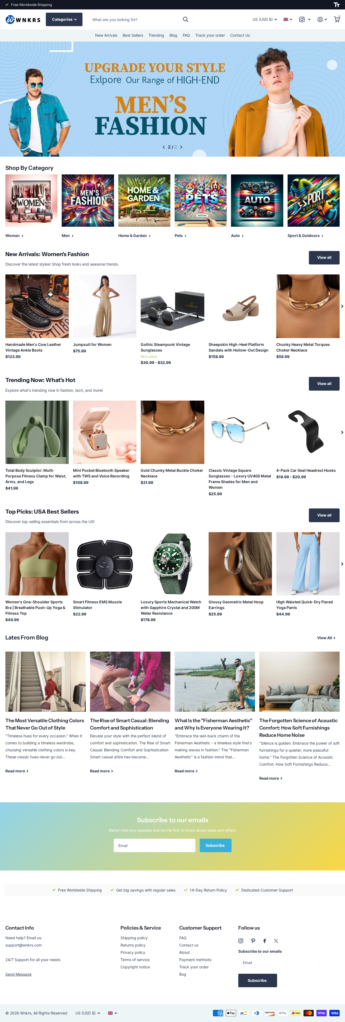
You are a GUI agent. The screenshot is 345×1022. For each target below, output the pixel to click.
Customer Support (200, 928)
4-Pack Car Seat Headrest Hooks (306, 470)
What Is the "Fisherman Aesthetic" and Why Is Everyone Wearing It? (215, 717)
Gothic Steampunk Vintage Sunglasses (165, 347)
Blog (173, 35)
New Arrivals (106, 35)
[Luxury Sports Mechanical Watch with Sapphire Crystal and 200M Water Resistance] (172, 564)
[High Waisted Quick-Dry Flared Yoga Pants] (308, 564)
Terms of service (135, 959)
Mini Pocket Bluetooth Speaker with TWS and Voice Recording (101, 473)
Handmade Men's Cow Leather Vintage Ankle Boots (33, 347)
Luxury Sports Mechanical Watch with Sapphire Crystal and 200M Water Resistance (171, 607)
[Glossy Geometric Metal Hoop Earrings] (240, 564)
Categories (62, 19)
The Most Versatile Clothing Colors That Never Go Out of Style (45, 717)
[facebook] (264, 941)
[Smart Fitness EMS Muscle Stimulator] (104, 564)
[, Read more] (305, 19)
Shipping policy (134, 937)
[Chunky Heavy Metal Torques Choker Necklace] (308, 306)
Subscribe (215, 845)
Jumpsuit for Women (92, 344)
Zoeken (185, 19)
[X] (276, 941)
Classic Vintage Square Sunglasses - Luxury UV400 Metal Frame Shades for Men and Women (240, 479)
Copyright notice (135, 967)
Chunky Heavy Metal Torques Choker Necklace (303, 347)
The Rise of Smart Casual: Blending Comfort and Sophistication (130, 717)
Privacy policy (132, 952)
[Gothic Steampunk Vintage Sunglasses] (172, 306)
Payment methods (195, 959)
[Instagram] (240, 940)
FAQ (186, 35)
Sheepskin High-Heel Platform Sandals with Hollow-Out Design (238, 347)
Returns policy (133, 945)
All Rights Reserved (50, 1013)
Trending (156, 35)
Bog (182, 974)
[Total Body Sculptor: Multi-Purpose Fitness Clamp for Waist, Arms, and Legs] (37, 432)
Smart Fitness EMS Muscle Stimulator (97, 605)
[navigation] (163, 147)
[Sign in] (322, 19)
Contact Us (240, 35)
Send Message (18, 974)
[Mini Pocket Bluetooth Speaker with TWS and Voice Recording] (104, 432)
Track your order (210, 35)
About (184, 952)
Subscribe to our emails (260, 951)
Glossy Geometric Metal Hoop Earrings (236, 605)
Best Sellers (133, 35)
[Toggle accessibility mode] (337, 4)
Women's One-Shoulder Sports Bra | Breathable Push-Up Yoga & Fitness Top (35, 607)
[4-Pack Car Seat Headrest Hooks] (308, 432)
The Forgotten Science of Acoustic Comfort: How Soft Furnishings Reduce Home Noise (299, 720)
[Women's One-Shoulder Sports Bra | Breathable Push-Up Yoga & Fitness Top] (37, 564)
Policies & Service (140, 928)
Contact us (188, 945)
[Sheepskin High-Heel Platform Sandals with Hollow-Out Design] (240, 306)
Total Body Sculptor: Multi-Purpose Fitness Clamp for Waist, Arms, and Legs (35, 476)
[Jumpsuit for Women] (104, 306)
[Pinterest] (253, 940)
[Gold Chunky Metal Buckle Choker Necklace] (172, 432)
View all (324, 257)
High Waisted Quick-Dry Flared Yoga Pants (304, 605)
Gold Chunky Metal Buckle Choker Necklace (172, 473)
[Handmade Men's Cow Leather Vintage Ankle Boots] (37, 306)
